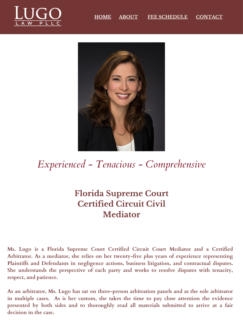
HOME (102, 17)
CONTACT (209, 17)
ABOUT (128, 17)
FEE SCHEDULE (168, 17)
